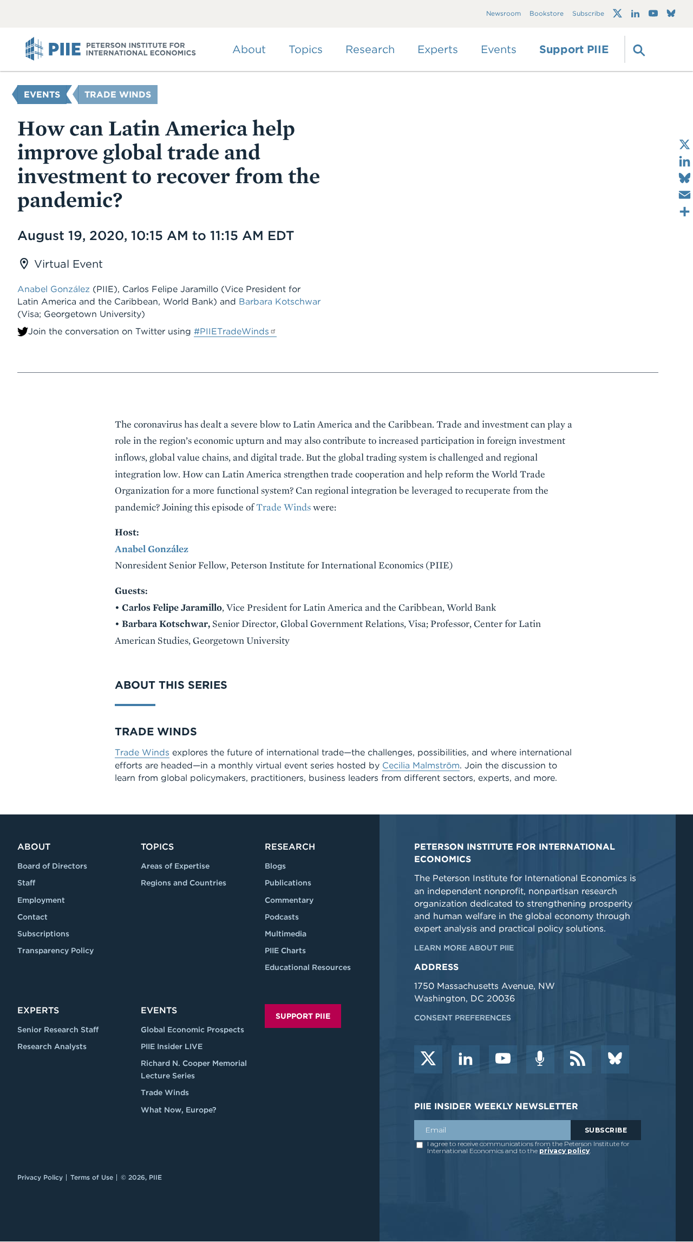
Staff (26, 882)
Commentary (289, 900)
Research (290, 847)
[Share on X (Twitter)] (684, 144)
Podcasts (282, 917)
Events (499, 49)
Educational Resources (308, 967)
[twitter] (428, 1059)
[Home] (110, 49)
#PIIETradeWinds (231, 331)
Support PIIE (574, 49)
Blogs (275, 866)
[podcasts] (540, 1059)
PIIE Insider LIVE (171, 1046)
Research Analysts (52, 1046)
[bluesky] (615, 1059)
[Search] (637, 49)
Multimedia (285, 933)
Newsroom (503, 14)
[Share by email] (684, 194)
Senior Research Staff (58, 1029)
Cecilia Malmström (421, 765)
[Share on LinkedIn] (684, 161)
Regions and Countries (183, 882)
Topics (157, 847)
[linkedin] (466, 1059)
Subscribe (588, 14)
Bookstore (546, 14)
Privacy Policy (40, 1177)
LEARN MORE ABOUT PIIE (464, 947)
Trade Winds (117, 94)
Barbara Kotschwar (280, 301)
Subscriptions (43, 933)
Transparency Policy (55, 950)
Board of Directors (52, 866)
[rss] (578, 1059)
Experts (38, 1010)
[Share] (684, 211)
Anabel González (53, 289)
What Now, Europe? (179, 1109)
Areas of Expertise (175, 866)
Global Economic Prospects (192, 1029)
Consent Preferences (462, 1017)
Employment (41, 900)
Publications (288, 882)
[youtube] (503, 1059)
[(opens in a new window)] (617, 14)
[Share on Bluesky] (684, 178)
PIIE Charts (285, 950)
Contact (32, 917)
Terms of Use (91, 1177)
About (33, 847)
